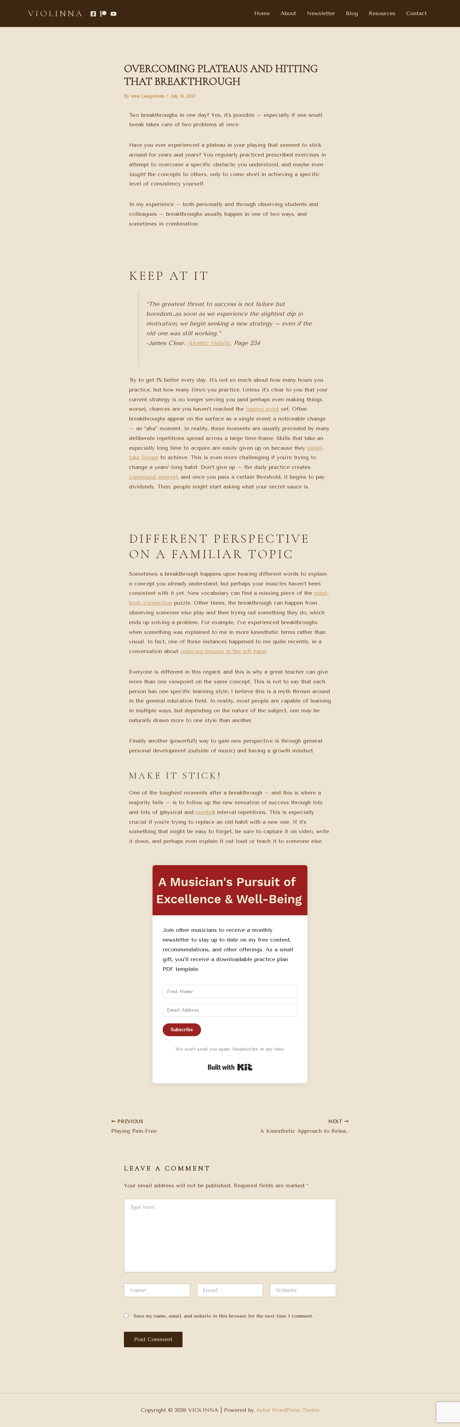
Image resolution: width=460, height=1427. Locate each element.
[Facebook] (93, 14)
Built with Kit (230, 1067)
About (288, 13)
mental (204, 812)
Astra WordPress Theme (288, 1410)
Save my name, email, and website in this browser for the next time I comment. (223, 1316)
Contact (416, 13)
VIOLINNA (56, 13)
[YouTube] (113, 14)
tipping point (262, 409)
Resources (382, 13)
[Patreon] (103, 14)
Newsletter (321, 13)
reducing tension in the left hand (223, 651)
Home (262, 13)
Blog (352, 13)
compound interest (153, 477)
